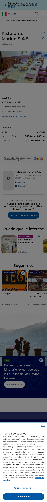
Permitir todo (23, 496)
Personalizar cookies (23, 488)
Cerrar (43, 426)
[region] (23, 462)
